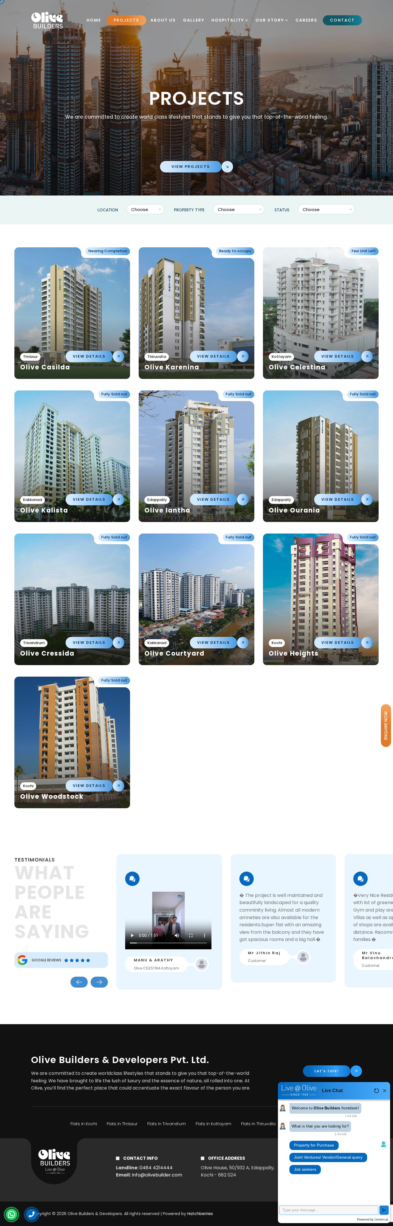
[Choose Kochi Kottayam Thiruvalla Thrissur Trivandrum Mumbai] (146, 210)
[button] (79, 982)
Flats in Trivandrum (166, 1124)
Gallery (193, 20)
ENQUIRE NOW (386, 725)
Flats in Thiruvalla (258, 1124)
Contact (342, 20)
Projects (126, 20)
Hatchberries (200, 1213)
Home (94, 20)
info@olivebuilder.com (157, 1175)
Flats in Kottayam (213, 1124)
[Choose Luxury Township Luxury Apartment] (239, 210)
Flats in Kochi (83, 1124)
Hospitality (228, 20)
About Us (163, 20)
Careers (306, 20)
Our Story (270, 20)
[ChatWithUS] (11, 1214)
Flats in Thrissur (122, 1124)
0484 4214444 (156, 1167)
